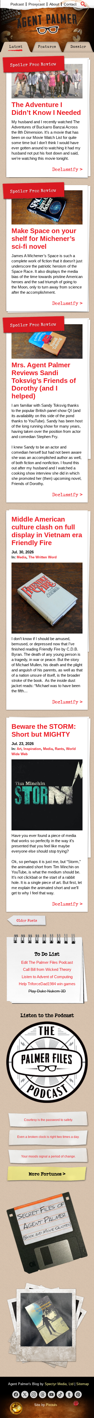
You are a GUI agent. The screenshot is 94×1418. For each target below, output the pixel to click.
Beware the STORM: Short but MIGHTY (43, 730)
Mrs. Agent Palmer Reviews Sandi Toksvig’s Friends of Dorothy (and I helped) (43, 380)
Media (21, 557)
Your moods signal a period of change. (48, 1156)
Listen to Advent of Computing (47, 976)
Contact (70, 4)
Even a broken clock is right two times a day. (48, 1137)
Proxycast (36, 4)
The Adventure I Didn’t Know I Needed (46, 108)
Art (19, 749)
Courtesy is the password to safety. (48, 1120)
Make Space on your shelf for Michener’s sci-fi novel (43, 238)
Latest (15, 46)
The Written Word (42, 557)
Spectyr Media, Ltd (59, 1384)
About (54, 4)
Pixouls (51, 1405)
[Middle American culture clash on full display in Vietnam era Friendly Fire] (47, 598)
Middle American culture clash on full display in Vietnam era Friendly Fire (46, 531)
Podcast (17, 4)
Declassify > (67, 169)
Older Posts (26, 920)
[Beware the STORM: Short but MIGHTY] (47, 794)
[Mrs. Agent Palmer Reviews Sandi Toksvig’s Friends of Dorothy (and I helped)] (47, 341)
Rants (59, 749)
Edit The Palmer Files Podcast (47, 962)
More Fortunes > (47, 1174)
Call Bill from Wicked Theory (47, 969)
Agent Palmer (47, 24)
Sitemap (82, 1384)
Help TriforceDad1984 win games (47, 984)
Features (47, 46)
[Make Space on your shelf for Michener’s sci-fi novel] (47, 207)
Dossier (78, 46)
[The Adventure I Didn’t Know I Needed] (47, 81)
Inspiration (32, 749)
